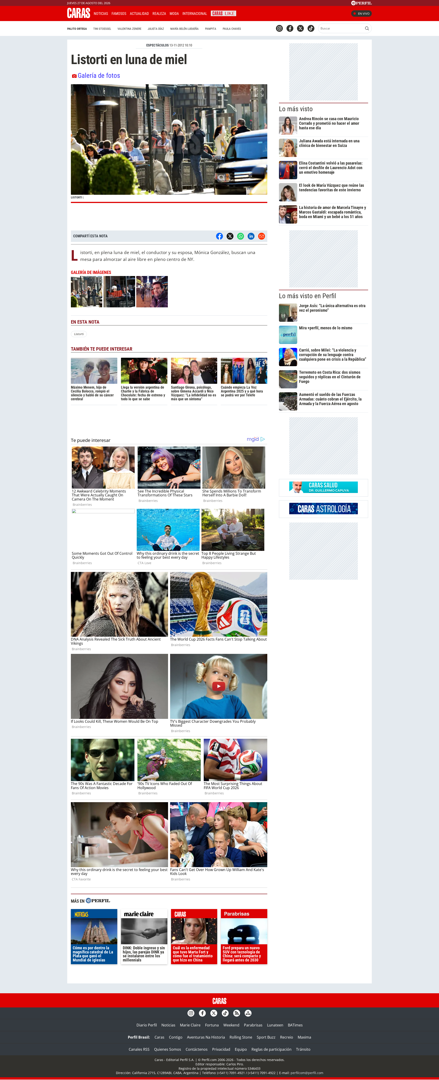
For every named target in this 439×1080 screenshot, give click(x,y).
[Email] (261, 236)
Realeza (159, 13)
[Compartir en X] (230, 236)
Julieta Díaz (156, 28)
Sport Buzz (266, 1037)
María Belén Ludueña (184, 28)
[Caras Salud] (323, 491)
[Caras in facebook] (289, 28)
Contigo (175, 1037)
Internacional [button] (194, 13)
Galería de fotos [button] (99, 75)
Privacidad (221, 1049)
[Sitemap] (248, 1013)
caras (194, 914)
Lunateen (275, 1025)
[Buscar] (367, 28)
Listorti (79, 334)
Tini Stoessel (102, 28)
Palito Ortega (77, 28)
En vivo (363, 13)
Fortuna (212, 1025)
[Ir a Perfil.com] (361, 3)
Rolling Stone (241, 1037)
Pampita (210, 28)
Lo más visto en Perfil (307, 296)
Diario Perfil (147, 1025)
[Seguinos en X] (300, 28)
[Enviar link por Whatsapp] (240, 236)
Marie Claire (190, 1025)
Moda (174, 13)
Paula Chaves (232, 28)
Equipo (241, 1049)
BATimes (295, 1025)
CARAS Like (223, 13)
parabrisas (244, 914)
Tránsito (303, 1049)
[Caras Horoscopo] (323, 512)
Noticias (101, 13)
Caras (159, 1037)
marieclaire (144, 914)
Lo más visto (296, 109)
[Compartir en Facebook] (219, 236)
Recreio (286, 1037)
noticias (94, 914)
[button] (169, 143)
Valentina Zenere (129, 28)
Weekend (231, 1025)
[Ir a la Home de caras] (78, 16)
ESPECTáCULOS (157, 45)
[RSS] (236, 1013)
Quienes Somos (167, 1049)
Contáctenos (197, 1049)
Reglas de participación (272, 1049)
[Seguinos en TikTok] (311, 28)
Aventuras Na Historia (206, 1037)
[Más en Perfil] (98, 901)
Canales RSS (139, 1049)
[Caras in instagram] (279, 28)
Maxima (304, 1037)
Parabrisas (253, 1025)
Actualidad (139, 13)
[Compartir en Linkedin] (251, 236)
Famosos (119, 13)
